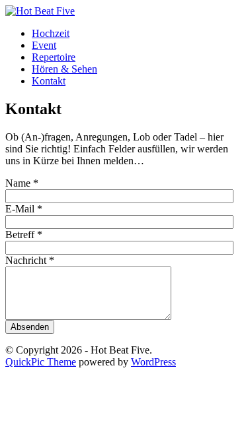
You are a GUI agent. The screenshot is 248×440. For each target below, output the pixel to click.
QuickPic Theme (40, 361)
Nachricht (29, 260)
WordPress (153, 361)
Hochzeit (50, 33)
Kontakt (48, 80)
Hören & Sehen (64, 69)
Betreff (23, 234)
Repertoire (53, 57)
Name (21, 183)
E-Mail (23, 208)
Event (44, 45)
